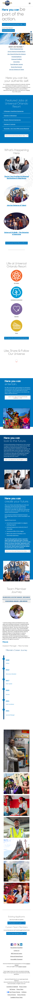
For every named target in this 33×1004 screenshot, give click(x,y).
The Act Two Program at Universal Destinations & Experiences (16, 177)
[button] (29, 3)
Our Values (16, 283)
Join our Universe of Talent (16, 69)
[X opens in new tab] (18, 945)
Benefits (16, 316)
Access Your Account (16, 67)
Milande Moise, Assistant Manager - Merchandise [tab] (16, 597)
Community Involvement (16, 300)
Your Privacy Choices (14, 992)
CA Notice (23, 992)
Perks (16, 333)
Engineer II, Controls (9, 124)
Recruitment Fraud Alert (16, 947)
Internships (16, 62)
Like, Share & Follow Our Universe (16, 54)
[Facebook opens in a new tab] (12, 945)
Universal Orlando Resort (16, 956)
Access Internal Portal (8, 29)
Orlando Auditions (16, 56)
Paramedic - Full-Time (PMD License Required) (16, 128)
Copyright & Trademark (12, 986)
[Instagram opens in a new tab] (15, 945)
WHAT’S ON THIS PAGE (15, 47)
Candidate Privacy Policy (16, 997)
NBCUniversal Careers (16, 953)
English (28, 963)
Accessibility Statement (16, 959)
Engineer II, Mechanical (10, 115)
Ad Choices (12, 989)
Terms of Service (11, 994)
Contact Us (16, 950)
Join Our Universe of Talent (16, 205)
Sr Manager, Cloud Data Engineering (13, 111)
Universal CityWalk (16, 59)
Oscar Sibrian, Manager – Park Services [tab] (16, 601)
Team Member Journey (16, 64)
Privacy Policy (19, 989)
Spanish (16, 965)
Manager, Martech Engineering (12, 120)
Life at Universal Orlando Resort (16, 51)
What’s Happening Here (16, 49)
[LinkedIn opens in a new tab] (21, 945)
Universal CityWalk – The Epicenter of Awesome (16, 233)
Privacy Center (23, 986)
